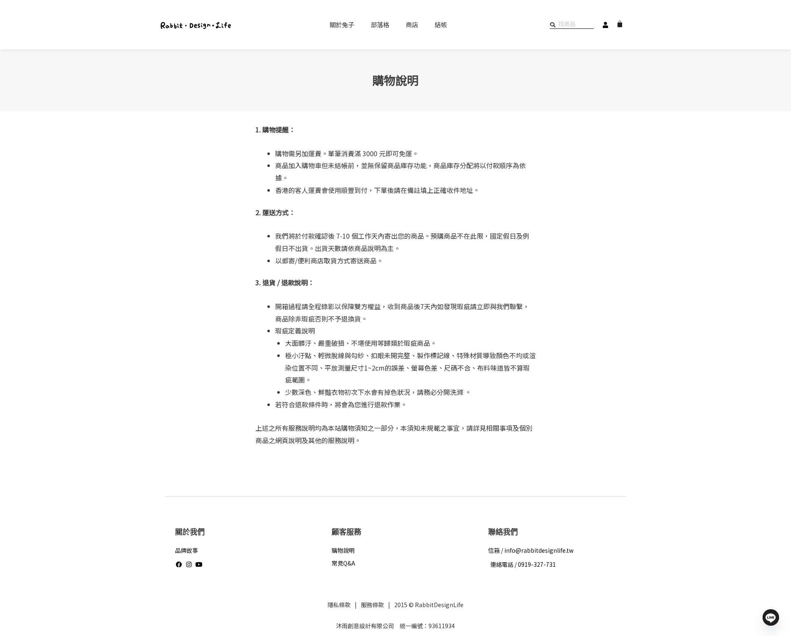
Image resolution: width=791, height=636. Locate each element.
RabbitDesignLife (439, 605)
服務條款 (372, 605)
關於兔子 (342, 25)
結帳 (441, 25)
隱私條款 (339, 605)
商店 (412, 25)
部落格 (380, 25)
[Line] (771, 617)
